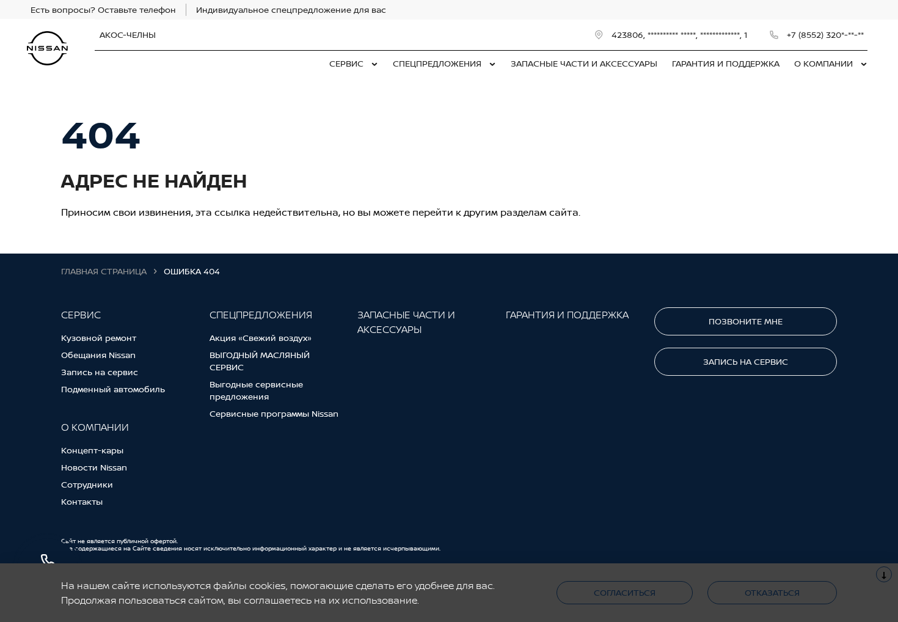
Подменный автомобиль (113, 389)
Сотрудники (87, 484)
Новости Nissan (94, 467)
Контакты (82, 501)
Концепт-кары (92, 450)
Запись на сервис (99, 372)
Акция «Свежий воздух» (261, 337)
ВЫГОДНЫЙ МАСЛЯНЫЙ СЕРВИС (260, 361)
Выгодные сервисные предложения (256, 390)
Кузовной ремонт (98, 337)
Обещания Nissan (98, 354)
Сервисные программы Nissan (274, 413)
